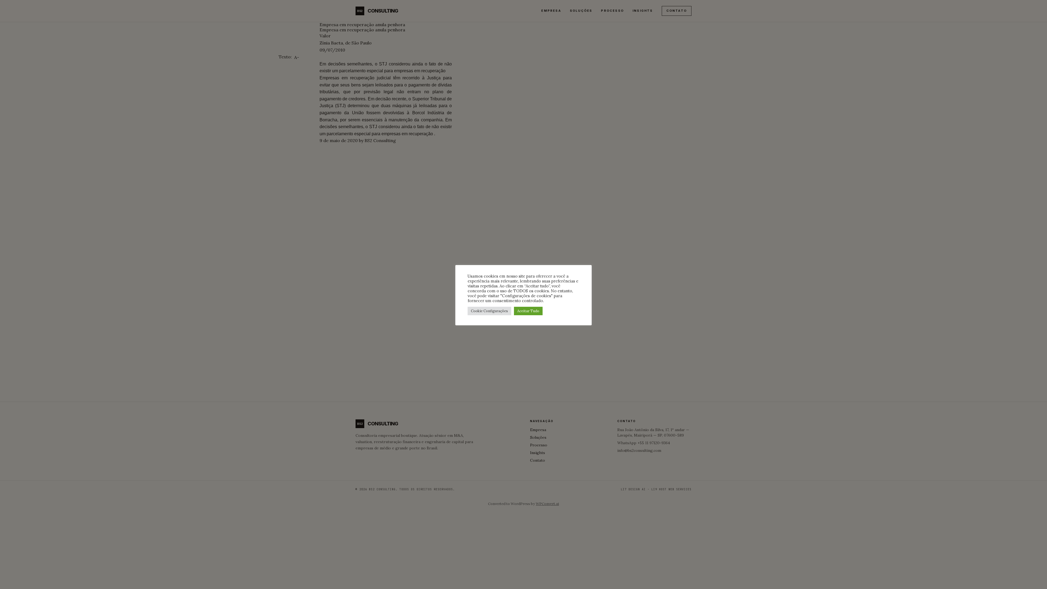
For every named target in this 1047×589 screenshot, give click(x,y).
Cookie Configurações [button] (489, 311)
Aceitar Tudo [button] (528, 311)
